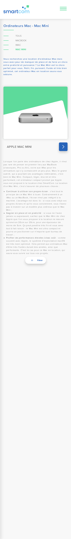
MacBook (21, 40)
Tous (19, 36)
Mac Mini (21, 49)
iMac (18, 45)
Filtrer (40, 260)
